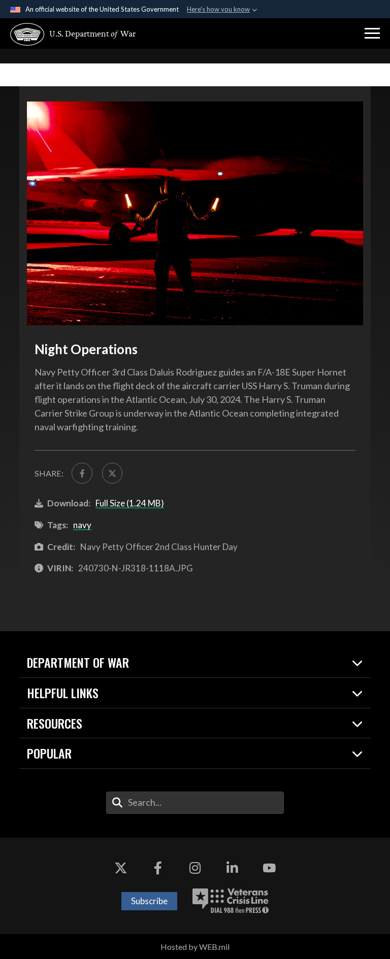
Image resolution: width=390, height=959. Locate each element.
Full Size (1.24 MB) (129, 503)
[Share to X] (112, 473)
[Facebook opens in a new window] (158, 868)
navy (82, 525)
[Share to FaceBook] (82, 473)
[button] (372, 33)
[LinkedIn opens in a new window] (232, 868)
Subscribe (149, 901)
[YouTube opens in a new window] (269, 868)
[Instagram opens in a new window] (195, 868)
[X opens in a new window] (121, 868)
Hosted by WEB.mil (195, 946)
